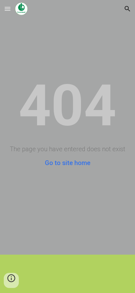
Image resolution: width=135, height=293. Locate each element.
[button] (7, 8)
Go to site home (67, 163)
